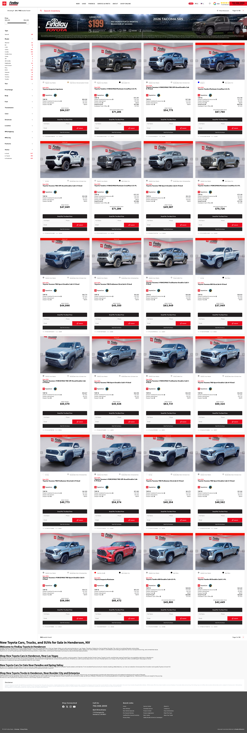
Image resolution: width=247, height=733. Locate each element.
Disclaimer (240, 17)
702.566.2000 (238, 3)
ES (197, 3)
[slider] (6, 23)
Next (245, 27)
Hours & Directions (238, 4)
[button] (88, 60)
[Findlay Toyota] (14, 3)
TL (203, 3)
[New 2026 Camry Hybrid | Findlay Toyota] (142, 27)
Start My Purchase (65, 132)
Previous (39, 27)
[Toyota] (4, 4)
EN (192, 3)
